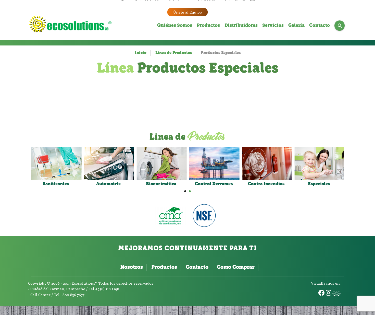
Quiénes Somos (174, 26)
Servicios (273, 26)
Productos (208, 26)
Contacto (319, 26)
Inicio (140, 53)
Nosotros (131, 267)
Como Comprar (235, 267)
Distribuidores (241, 26)
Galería (296, 26)
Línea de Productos (173, 53)
